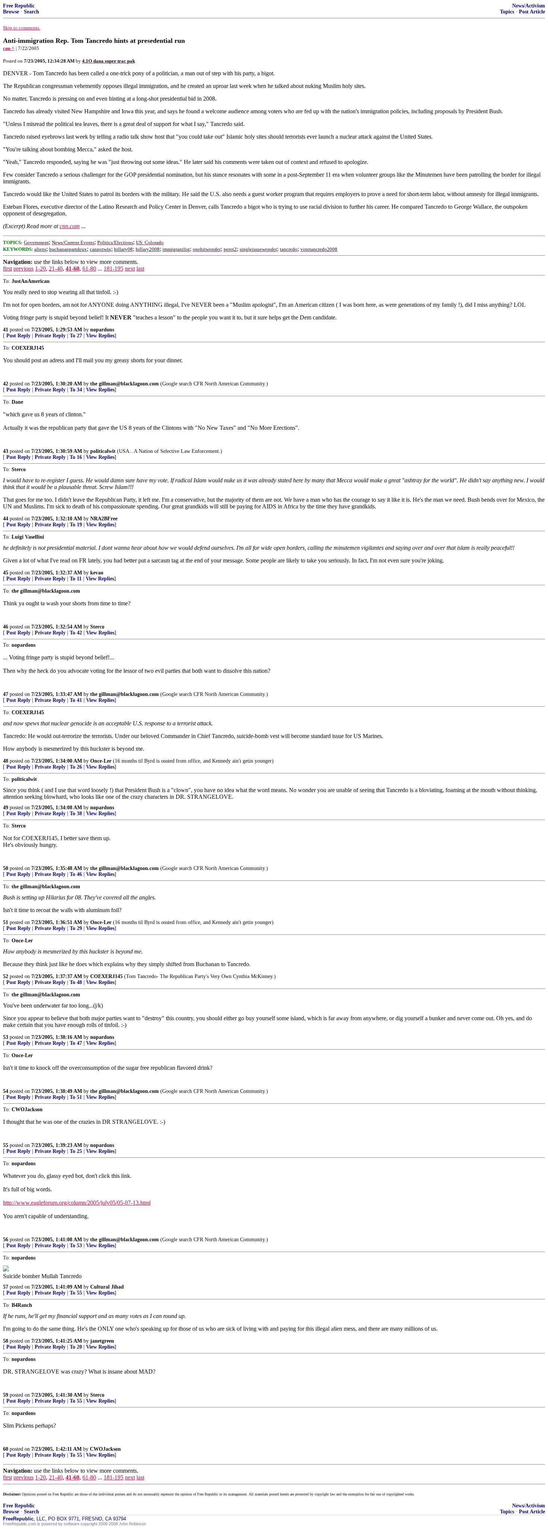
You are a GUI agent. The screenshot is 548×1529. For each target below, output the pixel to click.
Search (31, 12)
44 (5, 518)
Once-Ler (100, 761)
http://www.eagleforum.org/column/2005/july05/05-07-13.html (77, 1202)
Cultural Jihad (107, 1287)
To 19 (76, 524)
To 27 (76, 335)
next (130, 268)
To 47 (76, 1043)
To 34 (76, 390)
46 (5, 627)
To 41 (76, 700)
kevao (96, 573)
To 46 (76, 874)
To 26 (76, 767)
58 (5, 1341)
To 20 (76, 1347)
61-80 (89, 268)
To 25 (76, 1151)
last (140, 268)
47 (5, 694)
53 (5, 1037)
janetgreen (102, 1341)
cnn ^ (9, 48)
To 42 (76, 633)
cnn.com (70, 226)
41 (5, 329)
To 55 (76, 1293)
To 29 (76, 928)
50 (5, 868)
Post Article (532, 12)
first (7, 268)
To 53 (76, 1245)
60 (5, 1449)
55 (5, 1145)
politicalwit (103, 451)
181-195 (113, 268)
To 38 (76, 813)
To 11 (76, 578)
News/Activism (528, 6)
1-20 (40, 268)
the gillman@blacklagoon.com (124, 384)
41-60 (72, 268)
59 (5, 1395)
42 (5, 384)
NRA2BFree (103, 518)
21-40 (56, 268)
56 (5, 1239)
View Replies (100, 335)
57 (5, 1287)
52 (5, 976)
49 (5, 807)
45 (5, 573)
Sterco (97, 627)
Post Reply (18, 335)
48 (5, 761)
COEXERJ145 (106, 976)
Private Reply (50, 335)
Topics (507, 12)
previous (23, 268)
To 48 (76, 982)
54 (5, 1091)
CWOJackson (105, 1449)
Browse (11, 12)
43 (5, 451)
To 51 (76, 1097)
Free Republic (19, 6)
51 (5, 922)
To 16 (76, 457)
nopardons (102, 329)
